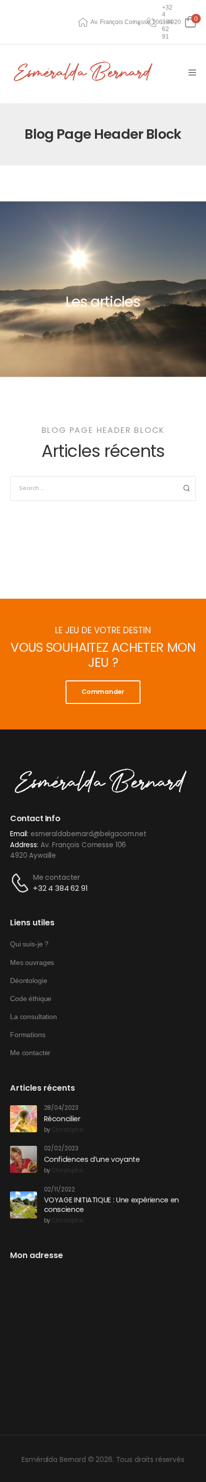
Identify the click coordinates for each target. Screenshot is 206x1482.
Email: (19, 834)
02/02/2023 (61, 1148)
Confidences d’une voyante (92, 1159)
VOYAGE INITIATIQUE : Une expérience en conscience (111, 1204)
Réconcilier (62, 1119)
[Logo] (85, 72)
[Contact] (21, 883)
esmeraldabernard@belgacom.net (88, 834)
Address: (24, 845)
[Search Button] (187, 488)
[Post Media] (23, 1118)
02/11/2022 (60, 1189)
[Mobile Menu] (192, 73)
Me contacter (56, 877)
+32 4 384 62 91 (60, 888)
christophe (67, 1130)
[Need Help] (153, 22)
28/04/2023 (61, 1108)
